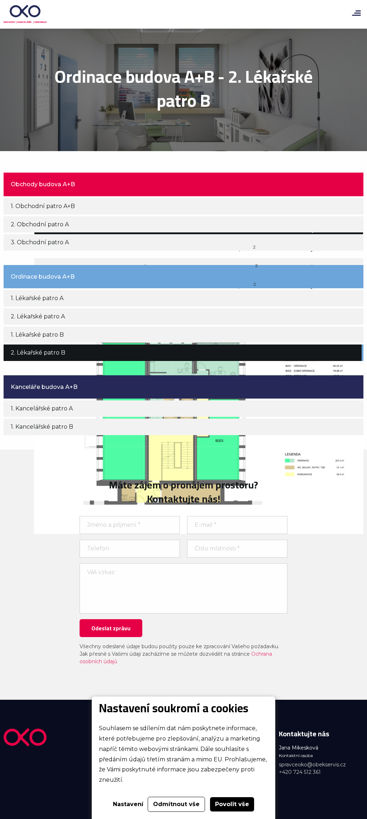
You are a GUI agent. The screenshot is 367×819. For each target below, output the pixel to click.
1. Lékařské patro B (37, 334)
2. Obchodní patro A (40, 224)
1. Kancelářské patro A (42, 408)
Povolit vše (232, 804)
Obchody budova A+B (43, 184)
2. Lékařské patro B (38, 352)
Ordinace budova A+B (43, 276)
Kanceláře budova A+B (44, 387)
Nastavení (128, 804)
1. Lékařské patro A (37, 298)
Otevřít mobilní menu (356, 13)
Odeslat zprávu (110, 628)
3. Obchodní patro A (40, 242)
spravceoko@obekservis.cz (312, 764)
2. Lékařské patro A (38, 316)
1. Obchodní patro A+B (43, 206)
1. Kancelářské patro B (42, 426)
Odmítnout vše (176, 804)
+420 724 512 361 (300, 772)
